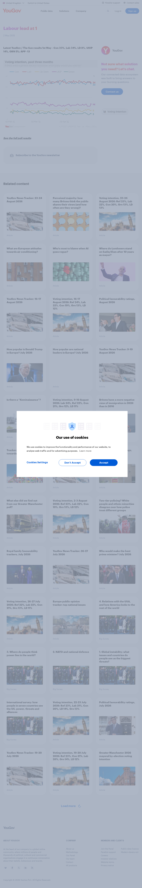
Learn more (85, 450)
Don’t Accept (72, 462)
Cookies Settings (37, 462)
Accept (103, 462)
